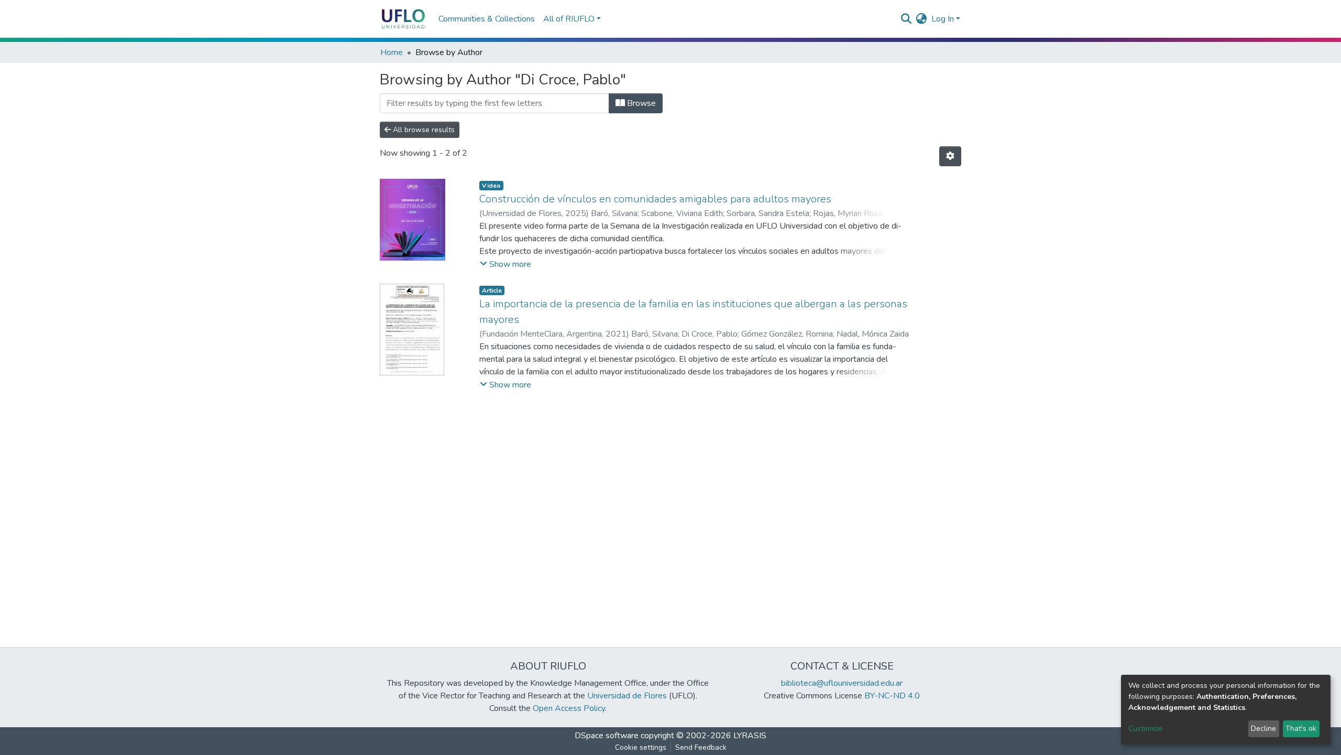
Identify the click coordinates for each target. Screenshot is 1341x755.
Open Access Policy (569, 708)
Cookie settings (640, 747)
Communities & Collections (486, 19)
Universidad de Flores (627, 696)
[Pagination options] (950, 156)
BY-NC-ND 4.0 (892, 696)
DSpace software (607, 735)
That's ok (1300, 729)
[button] (921, 19)
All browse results (423, 130)
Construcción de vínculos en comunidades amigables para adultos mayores (655, 199)
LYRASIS (749, 735)
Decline (1263, 729)
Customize (1145, 729)
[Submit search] (906, 19)
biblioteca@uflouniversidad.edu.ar (842, 683)
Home (391, 52)
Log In (942, 19)
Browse (640, 103)
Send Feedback (701, 747)
